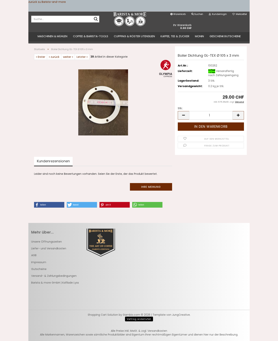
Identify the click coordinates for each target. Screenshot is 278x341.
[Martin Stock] (130, 19)
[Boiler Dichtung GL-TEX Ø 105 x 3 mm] (103, 102)
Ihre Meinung (151, 187)
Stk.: (180, 108)
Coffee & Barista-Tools (90, 36)
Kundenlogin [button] (219, 14)
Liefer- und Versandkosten (48, 248)
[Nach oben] (267, 335)
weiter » (68, 57)
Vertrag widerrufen (139, 319)
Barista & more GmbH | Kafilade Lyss (55, 283)
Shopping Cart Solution (103, 315)
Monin (199, 36)
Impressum (38, 262)
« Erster (40, 57)
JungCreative (181, 315)
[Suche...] (95, 19)
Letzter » (82, 57)
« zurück (54, 57)
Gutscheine (39, 269)
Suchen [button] (198, 14)
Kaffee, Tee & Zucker (175, 36)
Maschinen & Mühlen (52, 36)
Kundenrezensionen (53, 161)
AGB (33, 255)
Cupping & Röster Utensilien (134, 36)
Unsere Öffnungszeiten (46, 242)
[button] (183, 115)
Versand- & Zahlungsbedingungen (54, 276)
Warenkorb (179, 14)
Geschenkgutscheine (225, 36)
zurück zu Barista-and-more (47, 2)
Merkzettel (241, 14)
